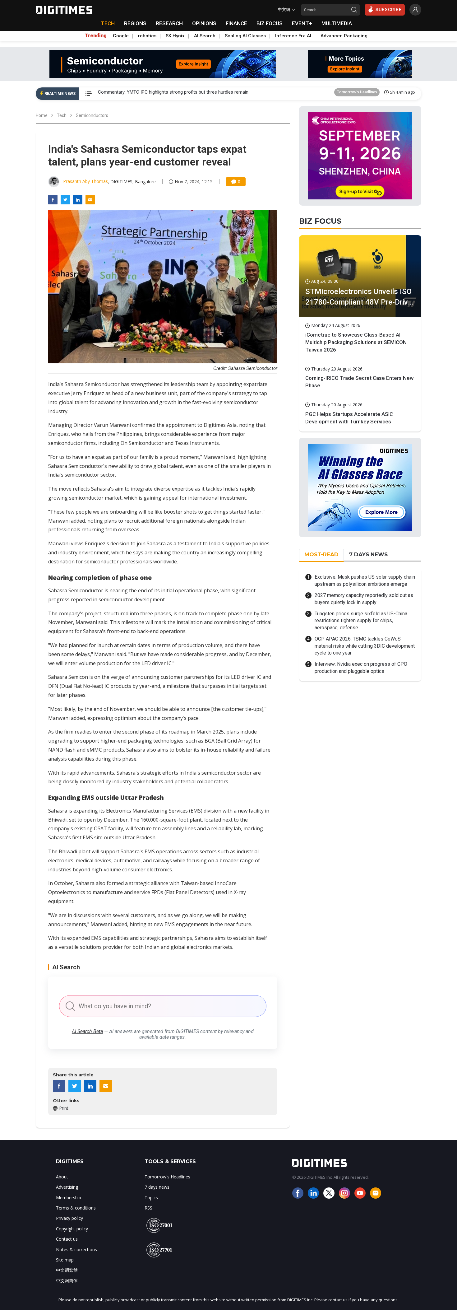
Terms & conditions (76, 1208)
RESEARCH (169, 23)
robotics (147, 36)
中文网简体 (67, 1281)
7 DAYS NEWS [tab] (368, 554)
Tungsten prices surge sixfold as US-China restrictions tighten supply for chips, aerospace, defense (361, 621)
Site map (65, 1260)
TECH (108, 23)
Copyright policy (72, 1229)
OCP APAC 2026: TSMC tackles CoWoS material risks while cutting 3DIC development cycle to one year (365, 646)
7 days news (157, 1187)
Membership (68, 1197)
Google (121, 36)
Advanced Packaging (344, 36)
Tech (62, 115)
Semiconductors (92, 115)
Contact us (67, 1239)
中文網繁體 (67, 1270)
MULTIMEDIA (336, 23)
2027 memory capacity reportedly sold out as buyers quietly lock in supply (364, 598)
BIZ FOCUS (269, 23)
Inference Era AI (293, 36)
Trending (96, 36)
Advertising (67, 1187)
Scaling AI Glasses (245, 36)
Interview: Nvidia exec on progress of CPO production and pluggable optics (361, 667)
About (62, 1177)
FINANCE (236, 23)
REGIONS (135, 23)
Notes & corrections (76, 1249)
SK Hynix (175, 36)
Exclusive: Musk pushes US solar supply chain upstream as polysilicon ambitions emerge (365, 580)
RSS (148, 1208)
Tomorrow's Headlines (357, 93)
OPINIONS (204, 23)
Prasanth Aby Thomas (85, 181)
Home (42, 115)
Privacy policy (69, 1218)
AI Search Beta (87, 1031)
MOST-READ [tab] (321, 554)
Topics (151, 1197)
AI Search (204, 36)
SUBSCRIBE (389, 9)
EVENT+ (302, 23)
